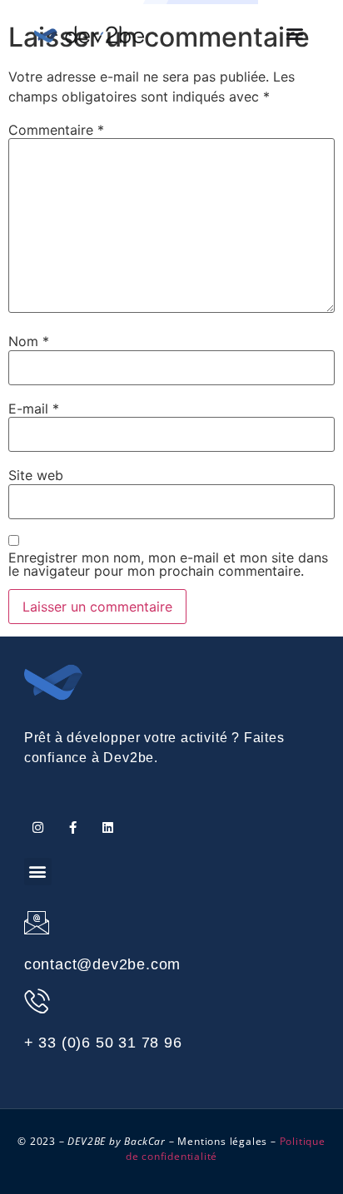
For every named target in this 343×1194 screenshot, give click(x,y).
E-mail (33, 408)
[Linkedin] (108, 827)
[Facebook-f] (73, 827)
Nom (28, 341)
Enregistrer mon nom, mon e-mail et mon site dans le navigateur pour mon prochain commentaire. (168, 564)
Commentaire (56, 129)
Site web (35, 475)
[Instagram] (38, 827)
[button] (295, 33)
